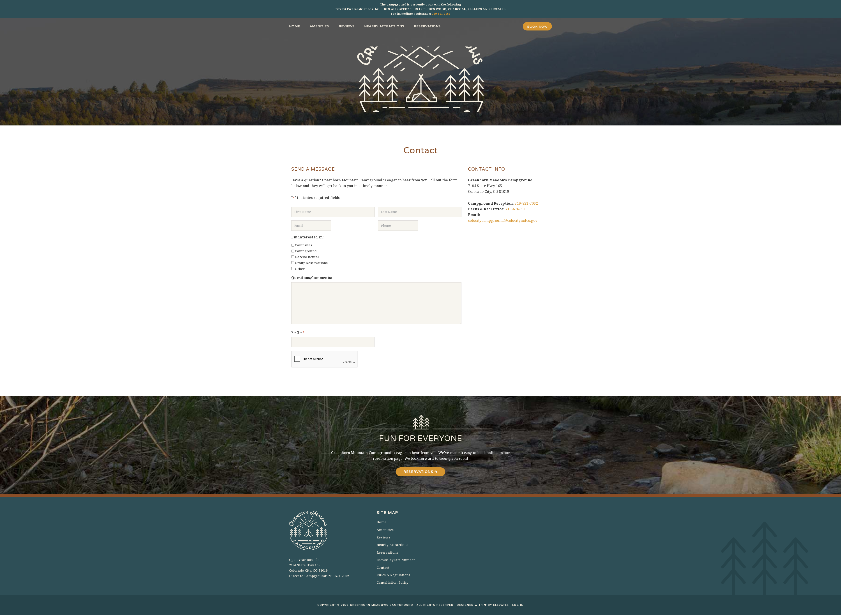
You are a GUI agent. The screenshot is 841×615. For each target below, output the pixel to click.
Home (381, 522)
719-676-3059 (517, 209)
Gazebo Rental (307, 257)
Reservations (419, 472)
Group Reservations (311, 263)
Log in (518, 605)
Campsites (303, 245)
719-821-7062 (441, 14)
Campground (306, 251)
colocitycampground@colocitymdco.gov (502, 220)
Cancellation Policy (392, 582)
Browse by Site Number (396, 560)
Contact (383, 567)
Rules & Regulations (393, 575)
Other (300, 268)
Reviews (383, 537)
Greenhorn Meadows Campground (420, 79)
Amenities (385, 529)
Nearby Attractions (392, 544)
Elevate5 (501, 605)
